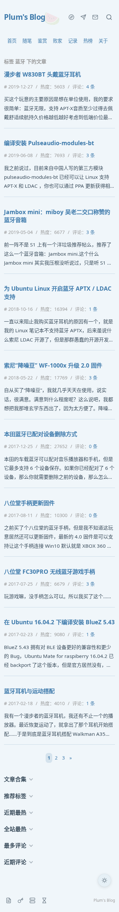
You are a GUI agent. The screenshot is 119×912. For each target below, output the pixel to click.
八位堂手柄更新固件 (29, 503)
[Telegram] (83, 17)
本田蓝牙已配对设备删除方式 (40, 434)
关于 (103, 41)
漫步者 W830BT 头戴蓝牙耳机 (42, 74)
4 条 (90, 86)
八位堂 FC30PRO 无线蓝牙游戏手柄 (49, 571)
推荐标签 (15, 796)
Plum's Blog (24, 17)
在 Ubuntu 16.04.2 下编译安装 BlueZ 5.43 (59, 622)
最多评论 (15, 845)
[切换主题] (104, 880)
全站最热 (15, 829)
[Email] (95, 17)
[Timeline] (44, 900)
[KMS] (20, 900)
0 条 (93, 446)
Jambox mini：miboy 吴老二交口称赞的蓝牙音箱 (57, 216)
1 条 (93, 309)
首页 (12, 41)
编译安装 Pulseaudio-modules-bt (49, 143)
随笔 (27, 41)
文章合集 (15, 779)
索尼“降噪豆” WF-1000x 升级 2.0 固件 (53, 365)
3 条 (90, 155)
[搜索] (109, 17)
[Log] (8, 900)
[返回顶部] (104, 897)
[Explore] (71, 17)
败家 (57, 41)
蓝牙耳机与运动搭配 (29, 691)
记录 (72, 41)
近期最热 (15, 812)
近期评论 (15, 862)
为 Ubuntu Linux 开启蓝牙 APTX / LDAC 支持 (57, 292)
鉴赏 (42, 41)
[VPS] (32, 900)
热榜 (88, 41)
